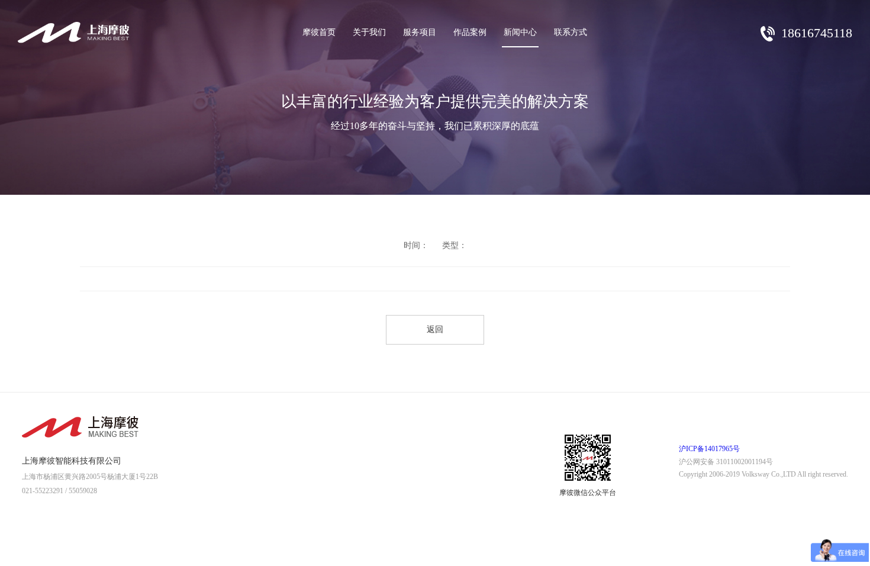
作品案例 (469, 32)
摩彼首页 (319, 32)
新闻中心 (520, 32)
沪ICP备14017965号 (709, 449)
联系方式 (570, 32)
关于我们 (369, 32)
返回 (435, 329)
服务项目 (419, 32)
